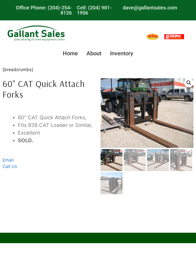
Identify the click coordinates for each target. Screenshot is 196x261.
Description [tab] (86, 109)
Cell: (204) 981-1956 (94, 10)
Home (70, 53)
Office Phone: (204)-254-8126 (44, 10)
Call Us (10, 166)
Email (8, 160)
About (94, 53)
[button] (188, 82)
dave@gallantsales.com (150, 8)
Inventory (121, 53)
